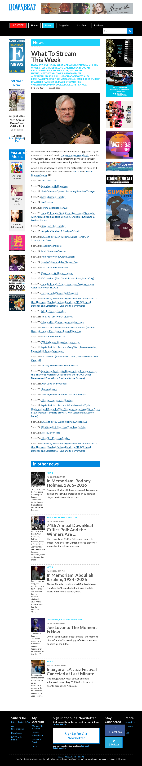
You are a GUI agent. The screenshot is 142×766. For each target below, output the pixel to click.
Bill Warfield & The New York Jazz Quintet (63, 427)
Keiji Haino (47, 202)
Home (34, 25)
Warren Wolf (60, 70)
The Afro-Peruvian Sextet (55, 437)
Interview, (53, 619)
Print (12, 138)
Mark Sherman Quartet (53, 251)
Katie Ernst (50, 82)
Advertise (130, 722)
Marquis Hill (52, 76)
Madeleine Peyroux (75, 84)
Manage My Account (37, 727)
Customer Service (37, 741)
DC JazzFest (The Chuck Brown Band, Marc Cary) (67, 278)
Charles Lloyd (54, 67)
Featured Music (18, 154)
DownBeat (39, 88)
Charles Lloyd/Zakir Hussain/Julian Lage (62, 321)
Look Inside (17, 130)
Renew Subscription (37, 734)
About (60, 756)
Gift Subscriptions (17, 727)
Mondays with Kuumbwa (54, 185)
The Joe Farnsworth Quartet (57, 316)
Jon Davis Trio (48, 180)
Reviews (98, 25)
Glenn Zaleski (64, 65)
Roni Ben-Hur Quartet (53, 225)
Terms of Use (70, 756)
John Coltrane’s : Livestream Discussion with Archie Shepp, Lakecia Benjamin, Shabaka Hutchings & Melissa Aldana (63, 217)
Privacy (81, 756)
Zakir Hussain (72, 67)
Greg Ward (70, 73)
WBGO (77, 171)
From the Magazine (65, 517)
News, (34, 65)
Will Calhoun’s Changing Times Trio (60, 341)
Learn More (59, 724)
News (48, 25)
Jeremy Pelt (45, 70)
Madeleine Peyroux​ (51, 245)
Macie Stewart (67, 82)
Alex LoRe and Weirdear (54, 383)
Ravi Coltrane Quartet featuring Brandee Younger (68, 191)
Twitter (114, 744)
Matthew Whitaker (52, 73)
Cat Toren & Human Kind (54, 267)
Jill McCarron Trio (50, 432)
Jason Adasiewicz (72, 76)
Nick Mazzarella (65, 79)
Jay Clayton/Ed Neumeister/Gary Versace (63, 394)
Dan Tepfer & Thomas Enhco (57, 273)
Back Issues (16, 733)
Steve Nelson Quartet (53, 196)
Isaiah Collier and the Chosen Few (59, 262)
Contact (129, 726)
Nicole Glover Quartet (53, 311)
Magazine (64, 25)
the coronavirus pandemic (75, 155)
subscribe (18, 25)
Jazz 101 (128, 731)
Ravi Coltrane (46, 65)
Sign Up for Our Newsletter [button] (76, 736)
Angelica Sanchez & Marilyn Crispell (60, 231)
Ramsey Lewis (46, 79)
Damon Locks (55, 84)
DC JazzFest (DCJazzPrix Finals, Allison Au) (64, 421)
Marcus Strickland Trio (53, 336)
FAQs (34, 746)
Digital (20, 138)
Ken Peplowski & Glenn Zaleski (58, 256)
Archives (81, 25)
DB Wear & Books (16, 738)
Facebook (115, 731)
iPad (17, 141)
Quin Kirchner (85, 79)
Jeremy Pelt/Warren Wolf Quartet (59, 292)
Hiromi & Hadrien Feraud (54, 207)
